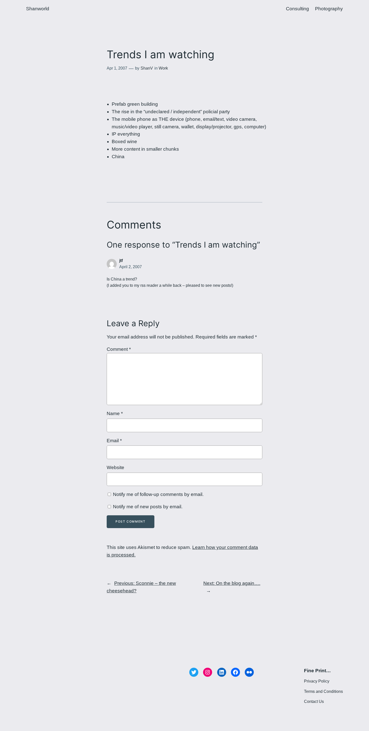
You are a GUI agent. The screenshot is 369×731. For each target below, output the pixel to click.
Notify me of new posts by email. (147, 506)
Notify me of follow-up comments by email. (158, 494)
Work (163, 68)
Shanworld (37, 8)
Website (115, 467)
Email (114, 440)
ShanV (147, 68)
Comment (119, 349)
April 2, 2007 (130, 267)
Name (115, 413)
